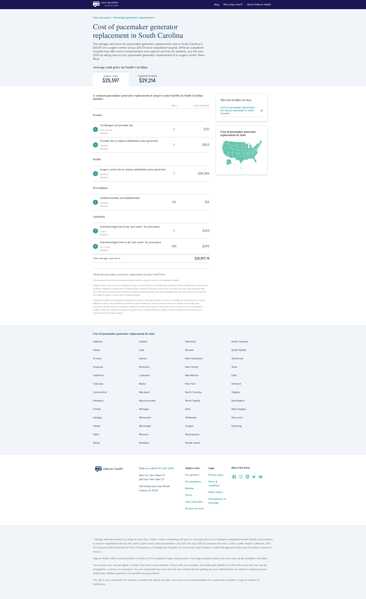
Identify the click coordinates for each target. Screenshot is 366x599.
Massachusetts (147, 400)
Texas (234, 367)
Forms (188, 495)
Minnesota (145, 417)
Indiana (143, 341)
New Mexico (192, 375)
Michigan (144, 409)
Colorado (98, 384)
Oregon (189, 426)
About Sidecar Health (259, 4)
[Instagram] (241, 478)
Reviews (189, 488)
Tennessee (237, 358)
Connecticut (100, 392)
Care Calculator (194, 502)
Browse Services (194, 508)
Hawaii (96, 426)
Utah (234, 375)
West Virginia (238, 409)
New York (190, 384)
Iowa (141, 350)
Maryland (144, 392)
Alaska (96, 350)
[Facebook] (234, 478)
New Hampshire (194, 358)
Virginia (235, 392)
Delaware (98, 400)
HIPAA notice (215, 492)
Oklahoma (190, 417)
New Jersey (191, 367)
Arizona (97, 358)
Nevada (189, 350)
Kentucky (144, 367)
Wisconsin (237, 417)
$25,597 (111, 78)
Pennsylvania (192, 434)
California (98, 375)
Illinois (96, 443)
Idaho (96, 434)
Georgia (97, 417)
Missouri (143, 434)
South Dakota (238, 350)
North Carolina (193, 392)
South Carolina (239, 341)
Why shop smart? (233, 4)
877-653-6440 (166, 468)
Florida (97, 409)
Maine (142, 384)
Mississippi (145, 426)
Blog (216, 4)
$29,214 (147, 78)
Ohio (187, 409)
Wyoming (236, 426)
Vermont (236, 384)
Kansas (143, 358)
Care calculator (101, 17)
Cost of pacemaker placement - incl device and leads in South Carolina (238, 110)
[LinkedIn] (247, 478)
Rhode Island (192, 443)
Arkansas (98, 367)
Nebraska (190, 341)
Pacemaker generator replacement (133, 17)
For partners (192, 475)
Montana (144, 443)
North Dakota (192, 400)
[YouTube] (260, 478)
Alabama (98, 341)
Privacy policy (215, 475)
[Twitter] (254, 478)
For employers (193, 481)
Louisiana (144, 375)
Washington (237, 400)
